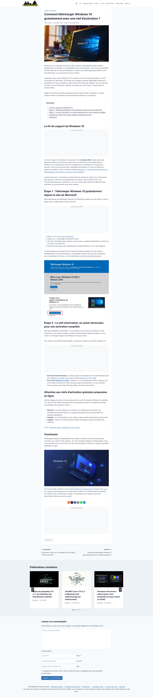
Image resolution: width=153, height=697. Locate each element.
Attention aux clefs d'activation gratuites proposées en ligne (70, 115)
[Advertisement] (76, 144)
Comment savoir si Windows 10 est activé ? (64, 427)
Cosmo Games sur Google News (81, 489)
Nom (78, 656)
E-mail (79, 661)
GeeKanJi (35, 600)
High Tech (119, 3)
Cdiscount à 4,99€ (62, 380)
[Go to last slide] (32, 590)
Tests (96, 3)
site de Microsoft (67, 236)
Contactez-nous (97, 687)
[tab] (74, 609)
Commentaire (46, 651)
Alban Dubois (48, 22)
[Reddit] (68, 502)
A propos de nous (111, 687)
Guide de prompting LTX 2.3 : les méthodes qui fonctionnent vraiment (43, 594)
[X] (72, 502)
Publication (86, 687)
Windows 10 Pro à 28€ (88, 378)
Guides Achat (88, 3)
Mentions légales (57, 687)
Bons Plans (110, 3)
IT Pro (102, 3)
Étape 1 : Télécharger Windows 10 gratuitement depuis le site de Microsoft (75, 110)
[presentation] (44, 579)
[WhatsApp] (81, 502)
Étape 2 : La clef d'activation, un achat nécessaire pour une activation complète (77, 112)
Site (77, 666)
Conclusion (53, 117)
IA (80, 3)
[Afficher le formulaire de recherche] (76, 3)
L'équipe (122, 687)
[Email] (78, 502)
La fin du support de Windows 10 (61, 107)
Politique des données (72, 687)
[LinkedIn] (84, 502)
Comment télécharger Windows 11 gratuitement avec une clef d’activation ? (97, 552)
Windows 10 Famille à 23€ (59, 378)
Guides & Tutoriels (50, 10)
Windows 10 (49, 540)
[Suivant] (120, 590)
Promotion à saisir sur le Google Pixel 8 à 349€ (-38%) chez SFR (58, 552)
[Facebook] (75, 502)
